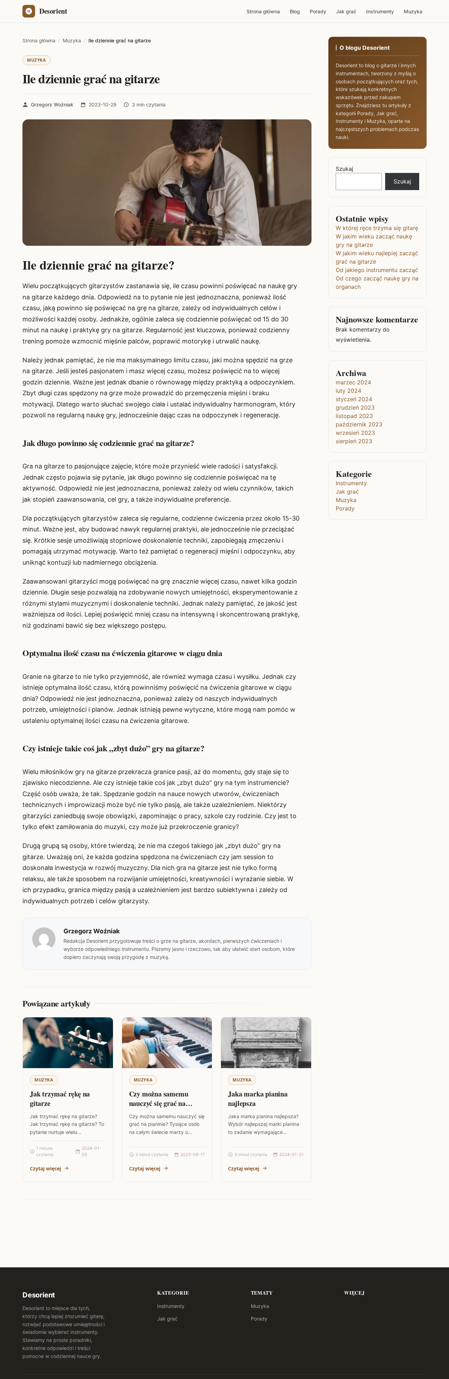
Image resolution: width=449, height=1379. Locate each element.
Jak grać (346, 11)
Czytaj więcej (45, 1168)
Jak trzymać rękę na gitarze (60, 1099)
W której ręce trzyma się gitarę (377, 227)
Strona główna (263, 11)
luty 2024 (348, 390)
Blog (295, 11)
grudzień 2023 (355, 407)
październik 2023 (359, 424)
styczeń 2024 (354, 399)
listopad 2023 (354, 415)
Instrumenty (380, 11)
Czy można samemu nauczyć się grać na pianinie (158, 1103)
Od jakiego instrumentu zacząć (377, 269)
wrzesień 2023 (355, 432)
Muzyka (413, 11)
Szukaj (344, 168)
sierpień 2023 (354, 441)
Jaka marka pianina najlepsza (257, 1099)
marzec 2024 (353, 382)
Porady (318, 11)
